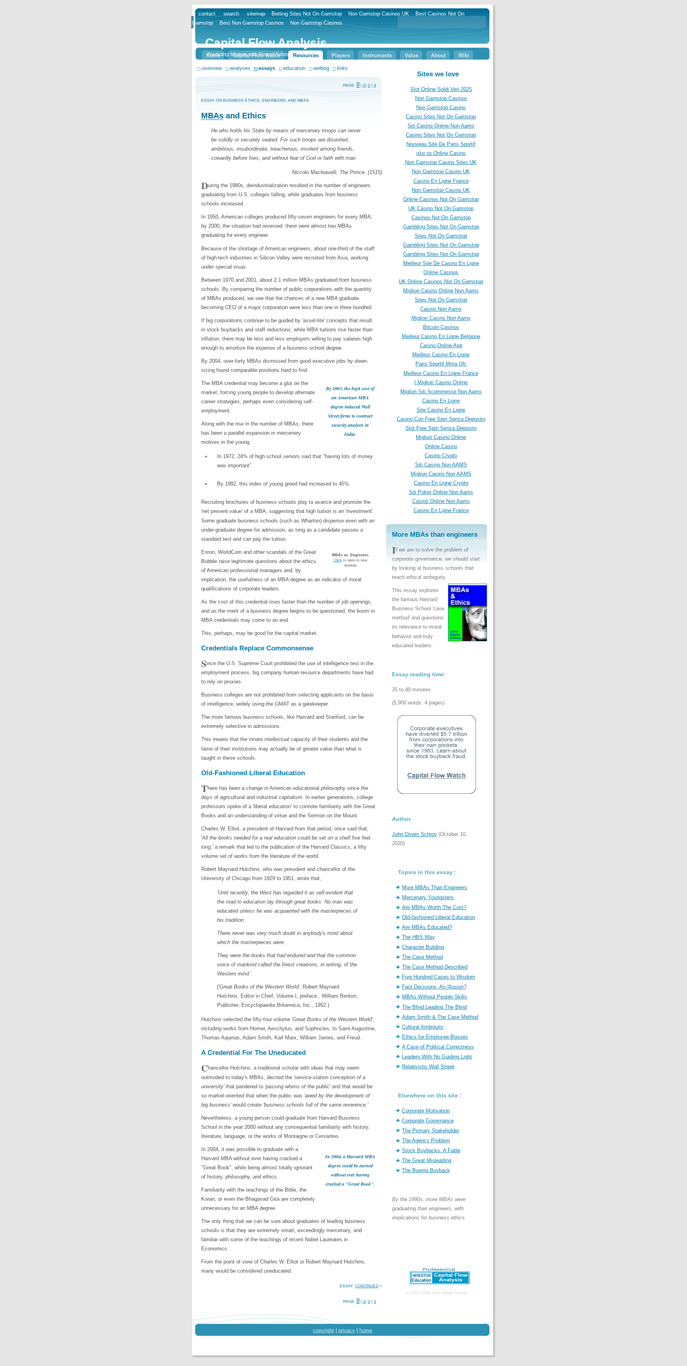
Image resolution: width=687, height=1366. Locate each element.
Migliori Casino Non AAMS (441, 474)
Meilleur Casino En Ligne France (441, 373)
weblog (321, 68)
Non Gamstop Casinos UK (378, 14)
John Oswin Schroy (414, 834)
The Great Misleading (426, 1160)
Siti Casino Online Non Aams (441, 126)
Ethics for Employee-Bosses (435, 1037)
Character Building (423, 947)
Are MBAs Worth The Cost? (434, 907)
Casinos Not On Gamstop (441, 218)
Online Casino (441, 446)
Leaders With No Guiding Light (437, 1057)
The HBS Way (418, 937)
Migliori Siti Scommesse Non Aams (441, 392)
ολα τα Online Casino (441, 153)
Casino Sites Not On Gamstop (441, 117)
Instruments (377, 55)
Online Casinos (440, 272)
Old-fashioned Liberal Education (438, 917)
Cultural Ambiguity (423, 1027)
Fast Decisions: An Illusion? (434, 987)
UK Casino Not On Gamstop (441, 208)
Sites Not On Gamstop (441, 236)
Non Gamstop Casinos (441, 98)
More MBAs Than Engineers (434, 887)
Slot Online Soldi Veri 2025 (441, 89)
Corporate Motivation (426, 1111)
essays (266, 68)
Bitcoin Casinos (441, 327)
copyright (323, 1330)
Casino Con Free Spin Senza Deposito (441, 419)
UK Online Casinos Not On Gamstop (441, 281)
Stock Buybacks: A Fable (431, 1150)
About (438, 55)
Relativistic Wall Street (428, 1067)
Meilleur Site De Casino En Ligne (441, 263)
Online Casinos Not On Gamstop (441, 199)
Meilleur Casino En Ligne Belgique (441, 336)
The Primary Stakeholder (430, 1131)
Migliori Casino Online (441, 437)
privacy (346, 1330)
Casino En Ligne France (441, 181)
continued (366, 1286)
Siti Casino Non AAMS (441, 465)
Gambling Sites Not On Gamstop (441, 227)
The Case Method (422, 957)
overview (212, 68)
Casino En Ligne (441, 401)
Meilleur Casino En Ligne (441, 355)
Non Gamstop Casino (441, 107)
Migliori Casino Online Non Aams (441, 291)
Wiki (463, 55)
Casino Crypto (441, 456)
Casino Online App (441, 345)
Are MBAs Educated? (427, 927)
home (365, 1330)
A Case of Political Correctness (438, 1047)
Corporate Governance (428, 1121)
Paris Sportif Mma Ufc (441, 364)
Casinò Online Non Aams (441, 501)
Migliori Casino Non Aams (441, 318)
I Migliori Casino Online (441, 382)
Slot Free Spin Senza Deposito (441, 428)
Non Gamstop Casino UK (441, 171)
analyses (240, 68)
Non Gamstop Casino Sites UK (441, 162)
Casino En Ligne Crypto (441, 483)
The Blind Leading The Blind (434, 1007)
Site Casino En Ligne (441, 410)
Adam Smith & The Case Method (440, 1017)
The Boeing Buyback (426, 1170)
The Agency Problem (426, 1140)
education (294, 68)
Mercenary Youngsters (428, 897)
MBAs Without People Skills (434, 997)
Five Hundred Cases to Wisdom (438, 977)
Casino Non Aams (441, 309)
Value (411, 55)
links (342, 68)
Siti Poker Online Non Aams (441, 492)
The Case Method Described (435, 967)
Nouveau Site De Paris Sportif (440, 144)
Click (338, 560)
